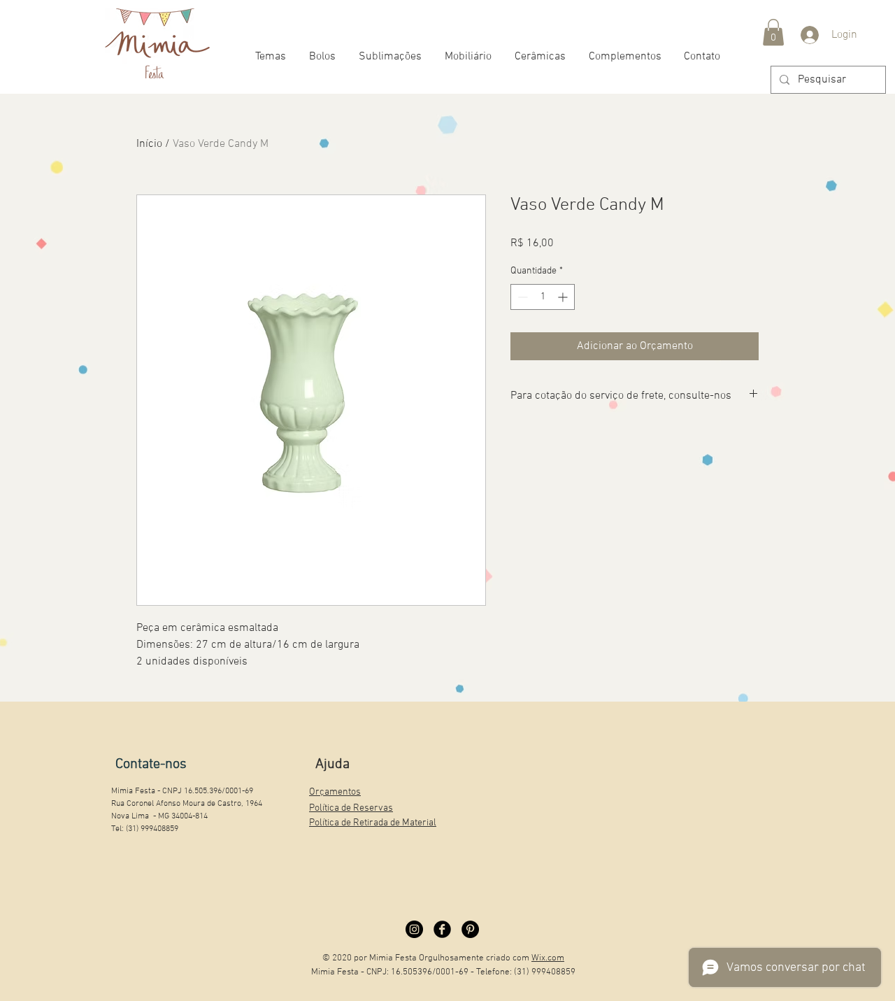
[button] (773, 32)
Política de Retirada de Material (372, 823)
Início (149, 144)
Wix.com (547, 958)
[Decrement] (521, 297)
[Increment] (564, 297)
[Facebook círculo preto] (442, 929)
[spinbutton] (542, 297)
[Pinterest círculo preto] (470, 929)
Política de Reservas (351, 808)
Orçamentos (335, 792)
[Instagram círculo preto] (414, 929)
